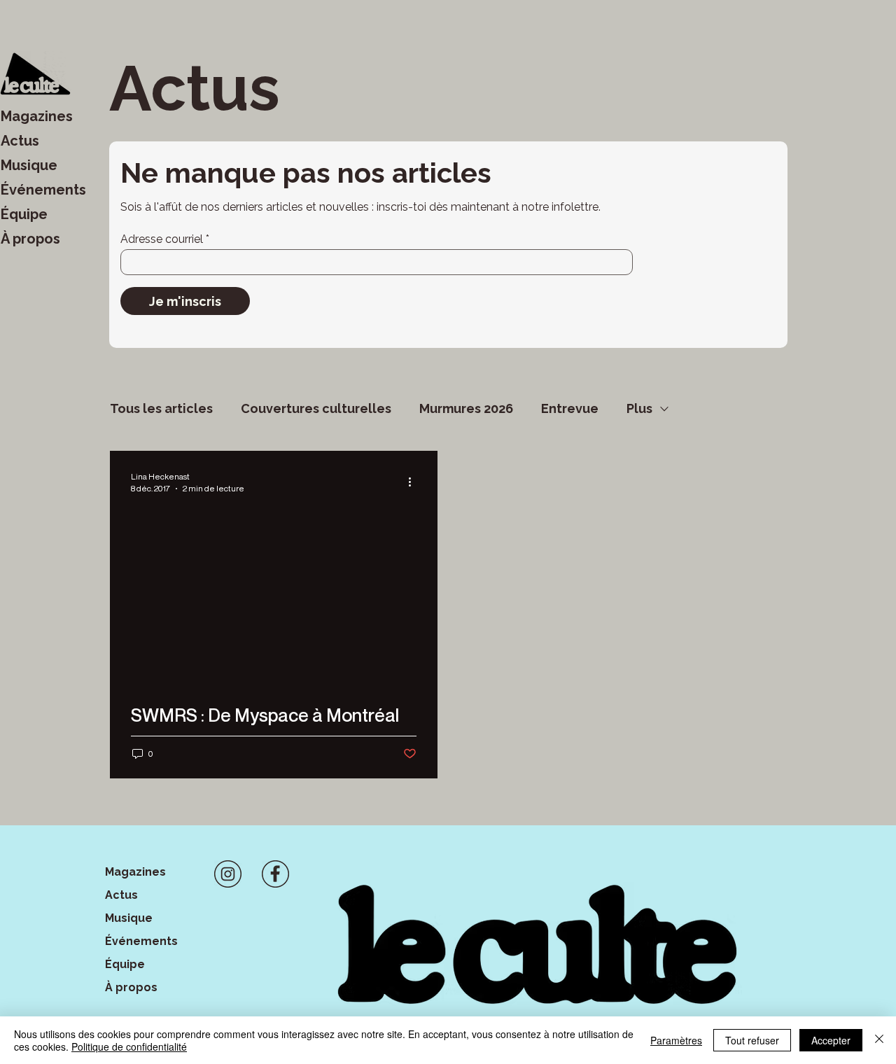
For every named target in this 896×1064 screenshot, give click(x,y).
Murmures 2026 (466, 408)
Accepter (830, 1040)
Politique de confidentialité (129, 1047)
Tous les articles (161, 408)
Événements (43, 189)
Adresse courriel (161, 239)
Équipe (24, 214)
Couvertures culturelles (316, 408)
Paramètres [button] (676, 1040)
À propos (30, 238)
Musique (29, 165)
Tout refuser (752, 1040)
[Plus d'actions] (414, 481)
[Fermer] (879, 1040)
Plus (639, 408)
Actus (20, 140)
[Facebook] (275, 874)
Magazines (37, 116)
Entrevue (569, 408)
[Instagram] (227, 874)
